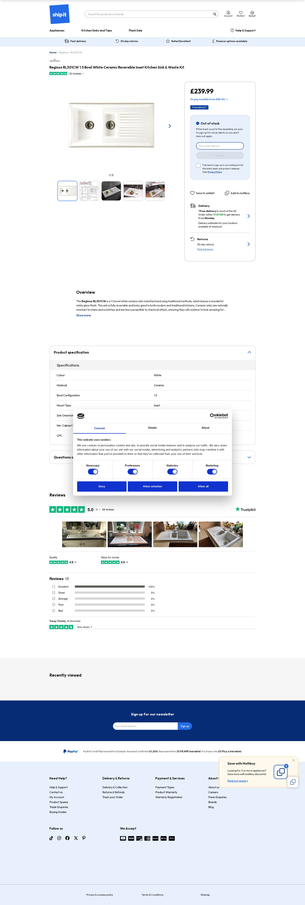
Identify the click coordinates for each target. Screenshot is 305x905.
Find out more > (238, 781)
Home (53, 52)
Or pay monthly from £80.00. (208, 99)
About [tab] (205, 427)
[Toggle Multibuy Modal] (293, 782)
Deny (101, 486)
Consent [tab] (99, 428)
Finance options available (231, 41)
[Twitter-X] (76, 838)
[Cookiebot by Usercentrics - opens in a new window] (212, 416)
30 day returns (129, 41)
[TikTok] (51, 838)
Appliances (56, 30)
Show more (83, 315)
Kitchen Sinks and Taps (96, 30)
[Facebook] (67, 838)
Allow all (203, 486)
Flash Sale (135, 30)
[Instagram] (59, 838)
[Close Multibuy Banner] (293, 760)
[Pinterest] (83, 838)
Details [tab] (152, 427)
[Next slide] (169, 125)
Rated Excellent (181, 41)
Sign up (220, 155)
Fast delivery (78, 41)
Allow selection (152, 486)
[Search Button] (215, 14)
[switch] (133, 472)
